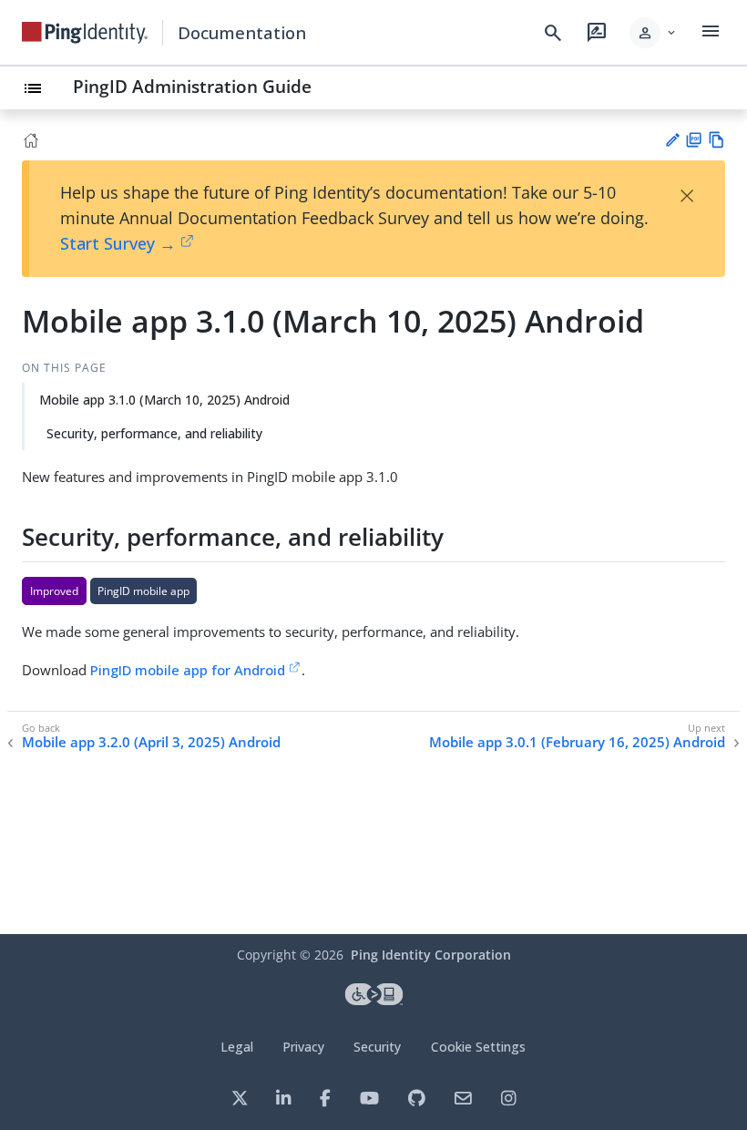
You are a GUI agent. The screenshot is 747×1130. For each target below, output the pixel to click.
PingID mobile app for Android (187, 670)
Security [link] (377, 1046)
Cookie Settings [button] (478, 1046)
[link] (85, 33)
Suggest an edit (671, 140)
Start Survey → (118, 243)
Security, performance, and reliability (154, 433)
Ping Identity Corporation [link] (431, 954)
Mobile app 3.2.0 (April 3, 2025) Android (151, 742)
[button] (653, 33)
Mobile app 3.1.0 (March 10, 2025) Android (164, 399)
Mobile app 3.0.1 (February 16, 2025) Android (577, 742)
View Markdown (716, 140)
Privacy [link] (303, 1046)
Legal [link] (236, 1046)
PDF (693, 140)
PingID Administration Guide (192, 86)
